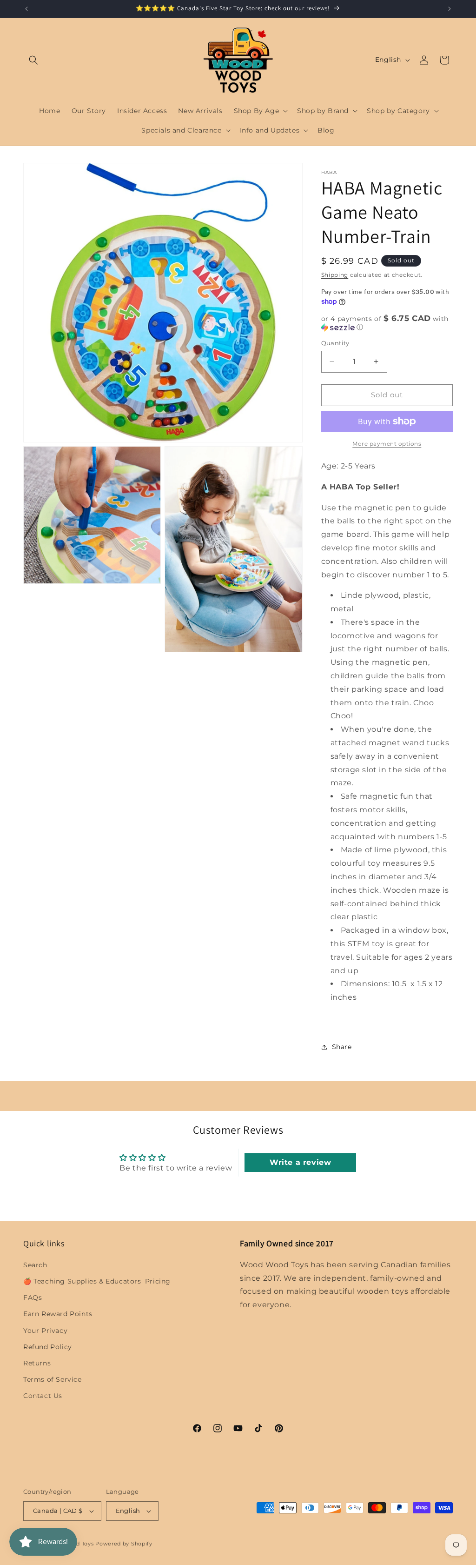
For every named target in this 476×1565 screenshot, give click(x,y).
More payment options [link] (386, 443)
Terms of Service (52, 1379)
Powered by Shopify (123, 1543)
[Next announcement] (449, 9)
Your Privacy (45, 1330)
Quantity (335, 343)
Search (35, 1265)
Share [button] (342, 1047)
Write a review (300, 1162)
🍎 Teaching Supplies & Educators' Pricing (97, 1281)
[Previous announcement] (26, 9)
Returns (37, 1363)
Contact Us (42, 1395)
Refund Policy (47, 1347)
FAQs (32, 1297)
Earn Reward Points (58, 1314)
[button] (33, 60)
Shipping (335, 274)
